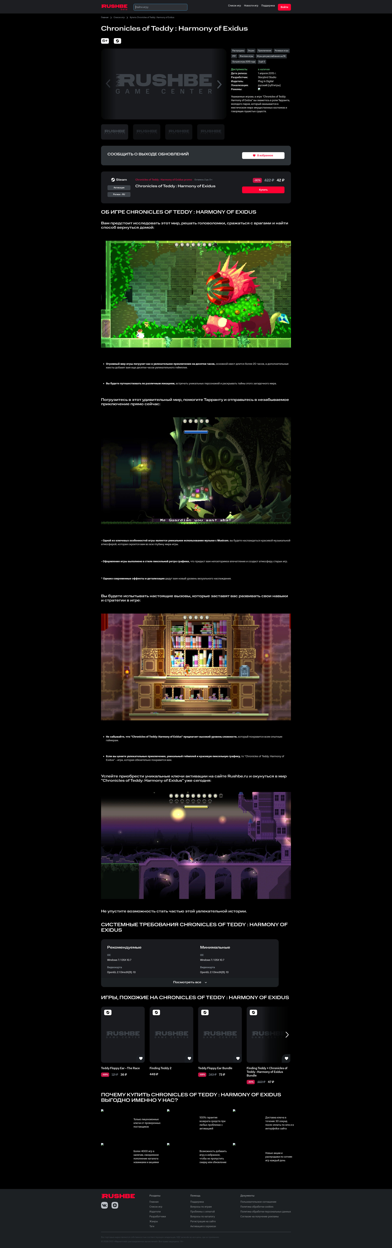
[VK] (104, 1205)
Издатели (155, 1212)
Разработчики (157, 1216)
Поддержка (197, 1202)
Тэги (151, 1226)
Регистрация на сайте (203, 1221)
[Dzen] (114, 1205)
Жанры (153, 1221)
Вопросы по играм (201, 1207)
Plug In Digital (265, 81)
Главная (104, 17)
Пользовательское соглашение (258, 1202)
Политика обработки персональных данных (265, 1212)
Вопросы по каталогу (202, 1216)
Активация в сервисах (203, 1226)
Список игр (119, 17)
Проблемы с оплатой (202, 1212)
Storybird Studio (267, 77)
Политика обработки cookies (256, 1207)
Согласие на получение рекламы (259, 1216)
